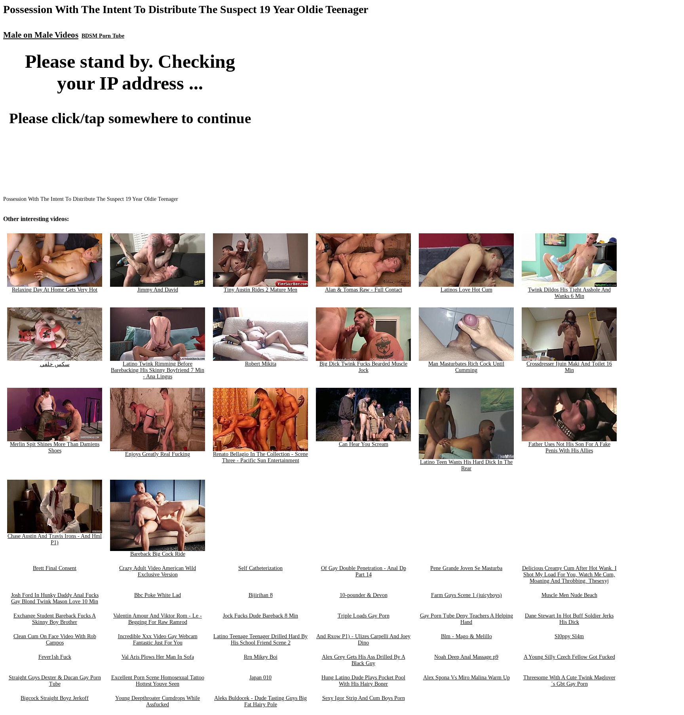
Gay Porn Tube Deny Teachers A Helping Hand (466, 619)
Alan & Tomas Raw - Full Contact (363, 290)
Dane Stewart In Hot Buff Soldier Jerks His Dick (569, 619)
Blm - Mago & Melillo (466, 636)
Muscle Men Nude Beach (569, 595)
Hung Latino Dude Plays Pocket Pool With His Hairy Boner (363, 681)
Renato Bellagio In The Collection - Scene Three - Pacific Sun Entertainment (260, 457)
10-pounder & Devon (364, 595)
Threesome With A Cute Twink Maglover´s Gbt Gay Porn (569, 681)
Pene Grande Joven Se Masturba (466, 568)
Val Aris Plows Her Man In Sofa (158, 657)
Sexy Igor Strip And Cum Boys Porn (363, 698)
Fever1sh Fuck (54, 657)
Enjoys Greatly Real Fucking (157, 454)
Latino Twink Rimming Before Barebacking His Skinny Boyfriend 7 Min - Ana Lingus (157, 370)
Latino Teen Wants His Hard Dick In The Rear (466, 465)
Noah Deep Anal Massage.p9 (466, 657)
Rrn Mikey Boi (260, 657)
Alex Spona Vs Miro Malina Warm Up (466, 678)
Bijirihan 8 (261, 595)
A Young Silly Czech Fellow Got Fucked (569, 657)
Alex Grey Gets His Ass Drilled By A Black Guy (363, 660)
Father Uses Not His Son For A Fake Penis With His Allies (569, 447)
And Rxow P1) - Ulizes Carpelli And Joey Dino (363, 639)
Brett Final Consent (54, 568)
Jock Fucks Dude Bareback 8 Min (260, 616)
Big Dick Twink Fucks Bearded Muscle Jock (363, 367)
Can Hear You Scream (363, 444)
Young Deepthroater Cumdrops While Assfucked (157, 701)
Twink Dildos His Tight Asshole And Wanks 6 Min (569, 293)
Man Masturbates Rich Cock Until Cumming (466, 367)
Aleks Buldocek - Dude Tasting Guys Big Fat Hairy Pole (260, 701)
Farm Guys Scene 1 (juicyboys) (466, 595)
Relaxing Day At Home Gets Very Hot (54, 290)
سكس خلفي (55, 364)
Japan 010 (260, 678)
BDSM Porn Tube (103, 36)
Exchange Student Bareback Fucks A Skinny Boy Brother (54, 619)
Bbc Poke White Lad (157, 595)
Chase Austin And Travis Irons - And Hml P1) (55, 539)
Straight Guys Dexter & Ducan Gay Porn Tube (55, 681)
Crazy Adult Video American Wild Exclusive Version (157, 571)
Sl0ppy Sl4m (569, 636)
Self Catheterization (260, 568)
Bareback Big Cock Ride (157, 554)
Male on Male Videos (40, 35)
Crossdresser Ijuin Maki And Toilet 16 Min (569, 367)
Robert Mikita (260, 364)
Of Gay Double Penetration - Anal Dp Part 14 (363, 571)
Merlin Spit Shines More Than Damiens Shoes (54, 447)
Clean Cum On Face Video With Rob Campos (54, 639)
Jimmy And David (157, 290)
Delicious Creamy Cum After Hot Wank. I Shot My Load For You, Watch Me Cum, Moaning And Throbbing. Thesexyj (569, 574)
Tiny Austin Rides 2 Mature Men (260, 290)
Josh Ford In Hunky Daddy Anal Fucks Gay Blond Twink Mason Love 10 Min (55, 598)
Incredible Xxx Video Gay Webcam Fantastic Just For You (158, 639)
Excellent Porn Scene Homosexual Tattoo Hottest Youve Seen (157, 681)
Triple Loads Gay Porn (364, 616)
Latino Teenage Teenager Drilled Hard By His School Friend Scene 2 (260, 639)
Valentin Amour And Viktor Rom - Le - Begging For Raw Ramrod (157, 619)
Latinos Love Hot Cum (466, 290)
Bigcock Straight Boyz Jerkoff (55, 698)
